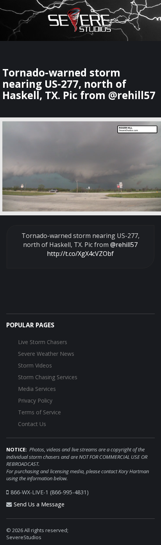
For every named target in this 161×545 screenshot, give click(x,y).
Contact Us (32, 424)
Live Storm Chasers (42, 342)
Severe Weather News (46, 353)
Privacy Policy (35, 400)
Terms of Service (39, 412)
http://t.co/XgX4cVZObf (80, 253)
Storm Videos (35, 365)
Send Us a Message (39, 504)
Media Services (37, 388)
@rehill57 (124, 244)
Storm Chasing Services (47, 377)
